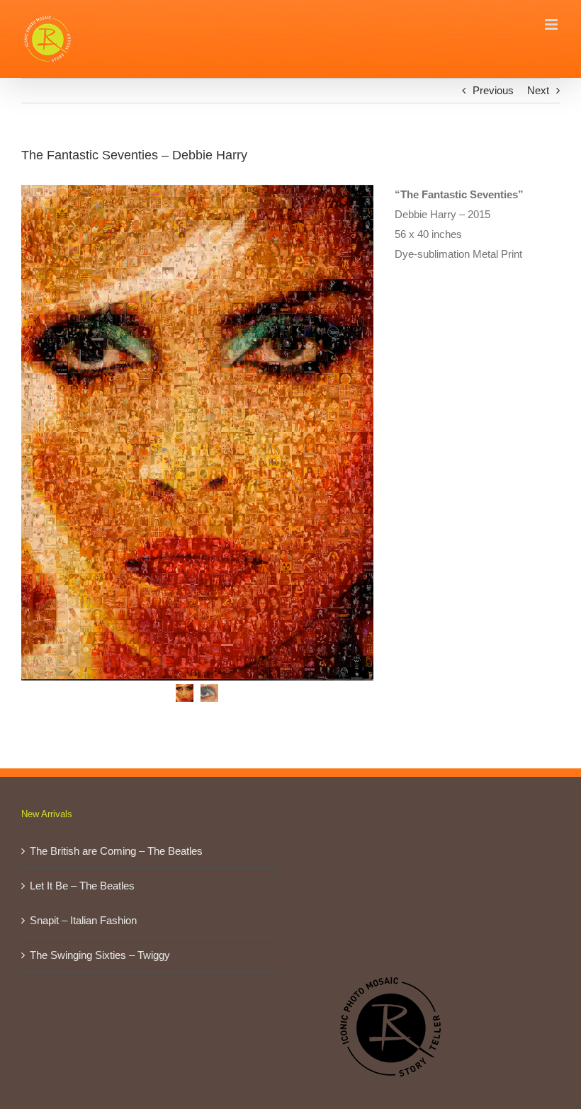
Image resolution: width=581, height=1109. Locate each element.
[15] (197, 433)
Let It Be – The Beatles (82, 886)
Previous (493, 90)
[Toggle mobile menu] (552, 24)
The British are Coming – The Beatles (116, 851)
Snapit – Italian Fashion (83, 920)
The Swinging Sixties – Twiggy (100, 955)
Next (538, 90)
